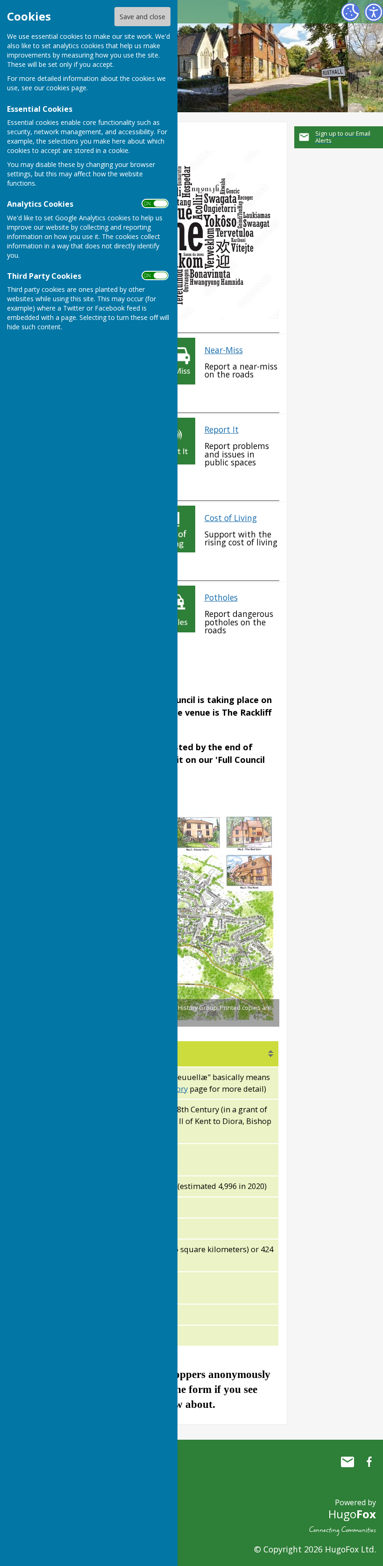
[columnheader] (181, 1054)
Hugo (352, 1514)
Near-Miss (224, 349)
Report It (222, 429)
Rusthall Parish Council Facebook (369, 1462)
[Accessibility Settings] (373, 12)
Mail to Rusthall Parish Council (347, 1462)
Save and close (142, 16)
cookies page (66, 87)
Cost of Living (231, 517)
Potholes (221, 597)
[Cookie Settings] (350, 12)
